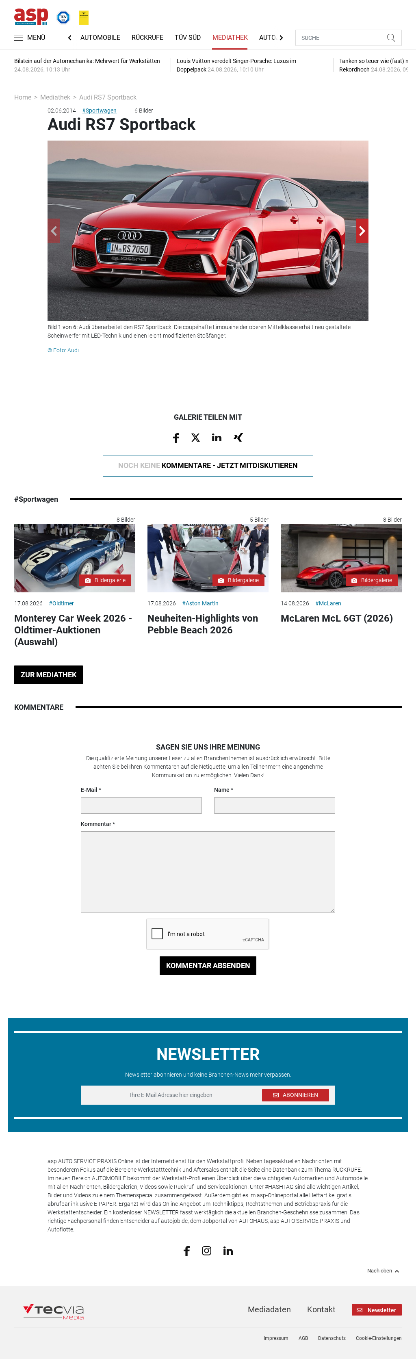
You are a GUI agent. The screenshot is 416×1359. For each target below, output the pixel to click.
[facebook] (187, 1250)
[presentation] (54, 231)
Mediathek (230, 37)
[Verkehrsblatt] (81, 16)
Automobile (100, 37)
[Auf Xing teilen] (238, 437)
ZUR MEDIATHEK (48, 674)
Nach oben (379, 1271)
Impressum (276, 1338)
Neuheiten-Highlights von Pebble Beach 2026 (202, 624)
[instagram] (206, 1250)
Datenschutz (332, 1338)
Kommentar (96, 824)
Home (22, 97)
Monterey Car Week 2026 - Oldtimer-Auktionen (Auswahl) (73, 630)
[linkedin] (228, 1250)
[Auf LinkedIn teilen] (216, 437)
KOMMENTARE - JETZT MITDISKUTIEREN (208, 465)
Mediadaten (269, 1309)
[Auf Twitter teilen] (195, 437)
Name (222, 790)
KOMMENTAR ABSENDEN (208, 965)
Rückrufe (147, 37)
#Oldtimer (61, 603)
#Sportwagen (99, 110)
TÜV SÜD (188, 37)
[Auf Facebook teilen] (176, 437)
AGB (303, 1338)
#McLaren (328, 603)
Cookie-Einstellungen (379, 1338)
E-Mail (89, 790)
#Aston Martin (200, 603)
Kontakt (321, 1309)
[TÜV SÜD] (61, 16)
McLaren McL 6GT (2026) (337, 618)
